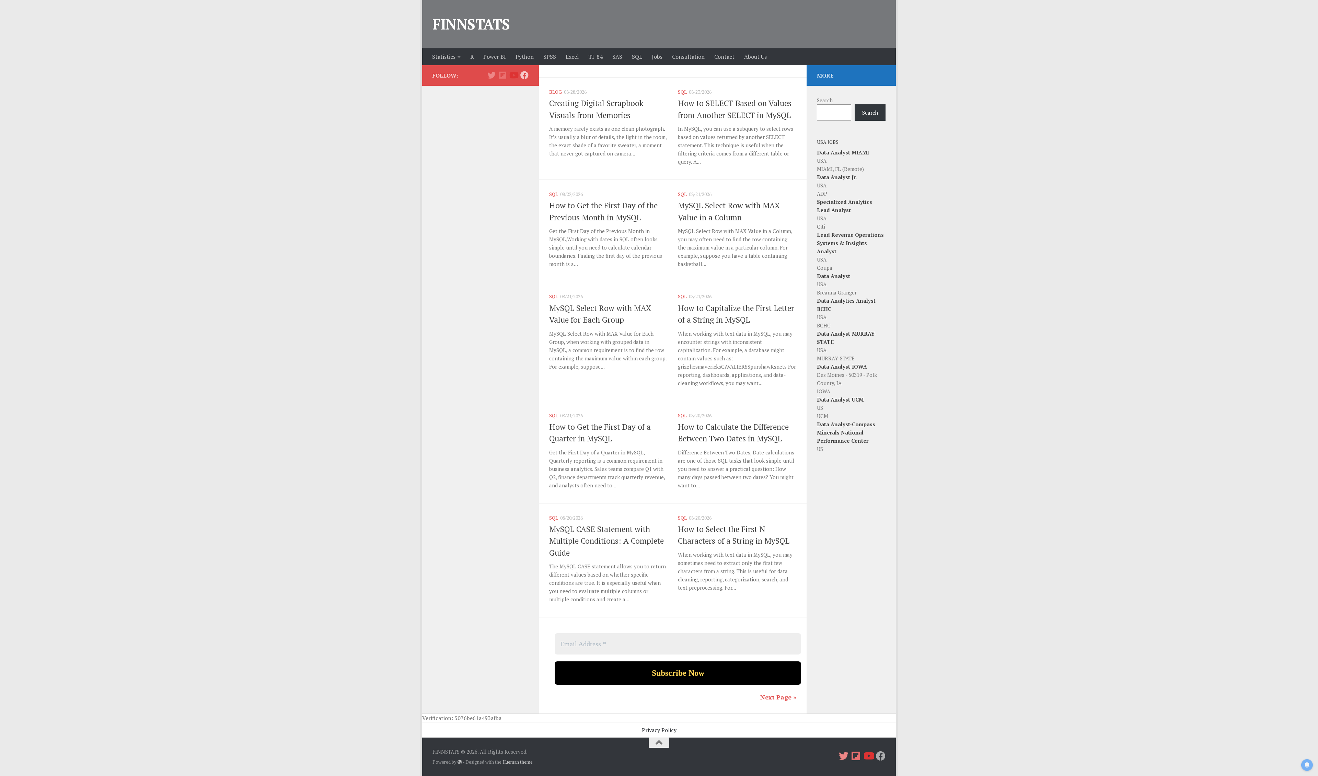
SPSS (549, 56)
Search (825, 100)
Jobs (657, 56)
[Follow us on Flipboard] (502, 75)
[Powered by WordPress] (460, 762)
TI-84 (595, 56)
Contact (724, 56)
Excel (572, 56)
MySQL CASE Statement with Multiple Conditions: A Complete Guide (606, 541)
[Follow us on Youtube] (513, 75)
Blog (555, 92)
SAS (617, 56)
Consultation (688, 56)
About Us (755, 56)
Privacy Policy (659, 730)
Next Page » (778, 697)
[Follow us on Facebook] (524, 75)
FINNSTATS (471, 24)
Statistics (443, 56)
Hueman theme (517, 762)
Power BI (494, 56)
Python (525, 56)
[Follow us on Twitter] (491, 75)
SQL (637, 56)
